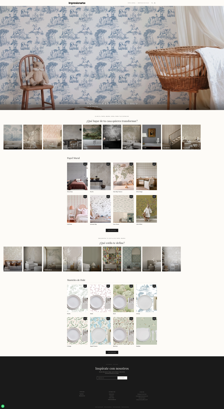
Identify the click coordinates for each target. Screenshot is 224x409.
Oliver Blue (70, 191)
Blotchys (115, 346)
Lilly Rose (69, 224)
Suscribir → (122, 377)
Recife (91, 191)
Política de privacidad (116, 406)
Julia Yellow (139, 224)
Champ (138, 313)
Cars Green (116, 224)
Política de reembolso (108, 406)
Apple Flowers (93, 346)
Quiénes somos (111, 393)
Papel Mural (73, 157)
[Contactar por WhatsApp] (2, 406)
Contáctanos (111, 395)
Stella (91, 313)
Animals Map (93, 224)
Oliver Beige (139, 191)
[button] (132, 3)
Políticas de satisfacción (112, 399)
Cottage (69, 346)
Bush (114, 313)
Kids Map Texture (117, 191)
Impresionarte (99, 406)
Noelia (68, 313)
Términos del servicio (125, 406)
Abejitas (138, 346)
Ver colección (112, 230)
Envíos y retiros (111, 397)
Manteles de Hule (76, 280)
